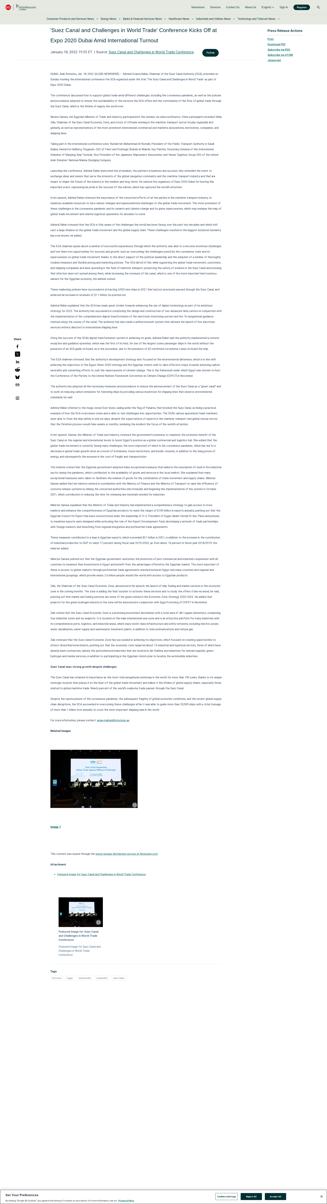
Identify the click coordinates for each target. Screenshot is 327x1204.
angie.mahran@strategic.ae (113, 720)
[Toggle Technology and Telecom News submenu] (278, 19)
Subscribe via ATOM (280, 55)
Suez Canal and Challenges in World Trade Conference (151, 52)
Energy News (108, 18)
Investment (102, 978)
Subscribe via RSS (279, 49)
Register (302, 7)
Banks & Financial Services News (142, 18)
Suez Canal (118, 978)
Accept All (275, 1196)
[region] (163, 1197)
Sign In (283, 7)
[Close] (321, 1196)
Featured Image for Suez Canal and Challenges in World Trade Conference (101, 874)
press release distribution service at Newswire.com (127, 854)
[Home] (20, 7)
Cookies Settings (226, 1196)
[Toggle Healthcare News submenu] (192, 19)
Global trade (85, 978)
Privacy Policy (126, 1200)
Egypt (70, 978)
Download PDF (277, 44)
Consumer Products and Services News (70, 18)
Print (271, 39)
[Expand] (134, 805)
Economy (56, 978)
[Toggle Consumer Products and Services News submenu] (97, 19)
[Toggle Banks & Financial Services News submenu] (165, 19)
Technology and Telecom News (256, 18)
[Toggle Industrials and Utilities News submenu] (234, 19)
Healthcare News (179, 18)
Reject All (251, 1196)
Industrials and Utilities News (213, 18)
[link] (198, 7)
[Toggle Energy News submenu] (119, 19)
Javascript (274, 60)
